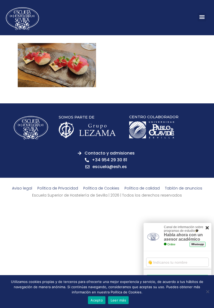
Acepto (97, 300)
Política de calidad (142, 188)
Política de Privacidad (57, 188)
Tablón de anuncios (183, 188)
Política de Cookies (101, 188)
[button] (202, 17)
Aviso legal (22, 188)
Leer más (118, 300)
